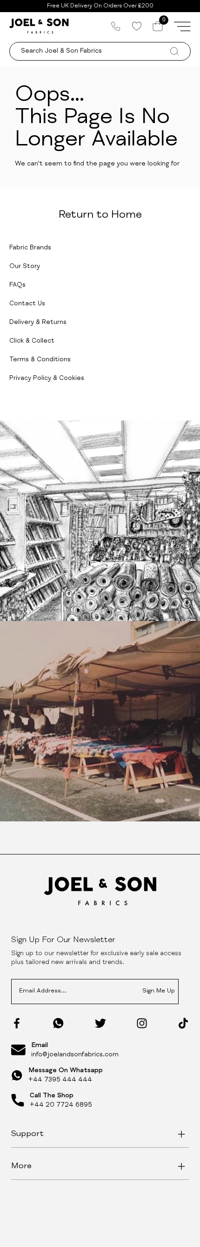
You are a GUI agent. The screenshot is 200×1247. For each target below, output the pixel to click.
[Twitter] (100, 1023)
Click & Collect (31, 341)
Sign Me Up (158, 991)
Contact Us (27, 304)
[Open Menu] (182, 26)
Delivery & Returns (38, 322)
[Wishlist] (136, 26)
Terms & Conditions (40, 360)
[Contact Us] (115, 26)
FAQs (17, 285)
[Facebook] (16, 1023)
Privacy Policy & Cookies (46, 378)
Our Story (24, 266)
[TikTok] (183, 1023)
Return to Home (100, 215)
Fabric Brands (30, 248)
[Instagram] (141, 1023)
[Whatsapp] (58, 1023)
